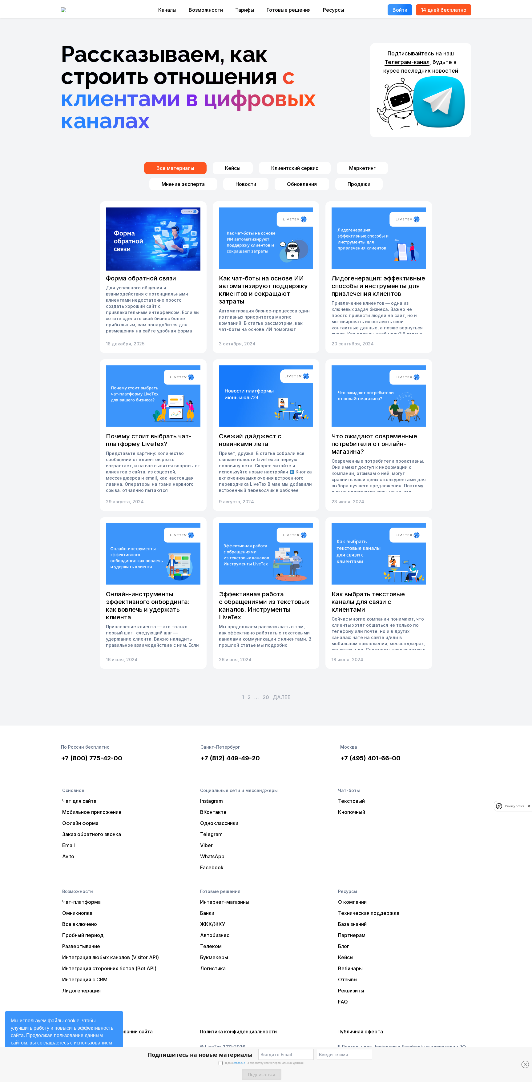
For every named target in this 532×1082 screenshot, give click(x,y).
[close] (529, 806)
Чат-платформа (81, 902)
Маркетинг (362, 168)
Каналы (167, 10)
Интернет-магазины (224, 902)
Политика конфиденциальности (238, 1031)
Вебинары (350, 968)
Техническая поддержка (368, 913)
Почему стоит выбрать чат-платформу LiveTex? (148, 440)
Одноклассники (219, 823)
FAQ (343, 1002)
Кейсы (232, 168)
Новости (246, 184)
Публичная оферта (360, 1031)
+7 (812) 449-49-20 (230, 758)
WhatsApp (212, 856)
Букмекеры (214, 957)
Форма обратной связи (141, 278)
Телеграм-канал (407, 62)
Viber (206, 845)
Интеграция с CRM (84, 979)
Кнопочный (351, 812)
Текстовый (351, 801)
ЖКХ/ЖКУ (212, 924)
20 (266, 697)
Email (68, 845)
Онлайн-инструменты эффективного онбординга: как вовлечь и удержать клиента (148, 605)
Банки (207, 913)
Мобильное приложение (92, 812)
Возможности (206, 10)
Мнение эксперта (183, 184)
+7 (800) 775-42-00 (91, 758)
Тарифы (244, 10)
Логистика (213, 968)
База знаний (352, 924)
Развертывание (81, 946)
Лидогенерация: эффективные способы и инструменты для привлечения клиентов (378, 286)
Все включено (79, 924)
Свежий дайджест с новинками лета (250, 440)
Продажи (359, 184)
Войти (400, 10)
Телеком (211, 946)
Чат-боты (349, 790)
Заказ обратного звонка (91, 834)
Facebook (212, 867)
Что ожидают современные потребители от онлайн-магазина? (374, 443)
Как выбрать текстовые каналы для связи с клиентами (368, 601)
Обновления (302, 184)
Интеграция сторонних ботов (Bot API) (109, 968)
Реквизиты (351, 990)
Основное (73, 790)
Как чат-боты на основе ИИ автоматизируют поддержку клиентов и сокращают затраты (263, 290)
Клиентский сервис (294, 168)
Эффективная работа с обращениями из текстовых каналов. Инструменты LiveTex (264, 605)
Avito (68, 856)
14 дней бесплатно (443, 10)
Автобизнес (214, 935)
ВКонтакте (213, 812)
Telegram (211, 834)
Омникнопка (77, 913)
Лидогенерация (81, 990)
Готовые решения (289, 10)
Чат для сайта (79, 801)
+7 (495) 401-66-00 (370, 758)
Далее (282, 697)
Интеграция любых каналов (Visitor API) (110, 957)
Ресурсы (333, 10)
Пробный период (82, 935)
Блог (343, 946)
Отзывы (347, 979)
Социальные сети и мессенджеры (239, 790)
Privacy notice (514, 806)
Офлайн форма (80, 823)
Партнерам (351, 935)
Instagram (211, 801)
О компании (352, 902)
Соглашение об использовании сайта (107, 1031)
